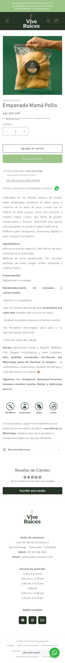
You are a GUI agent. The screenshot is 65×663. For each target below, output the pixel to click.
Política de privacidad (28, 645)
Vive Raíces (29, 641)
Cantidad (7, 124)
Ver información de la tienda (23, 180)
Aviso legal (47, 656)
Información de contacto (27, 656)
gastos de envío (13, 118)
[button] (7, 21)
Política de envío (50, 645)
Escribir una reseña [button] (32, 491)
